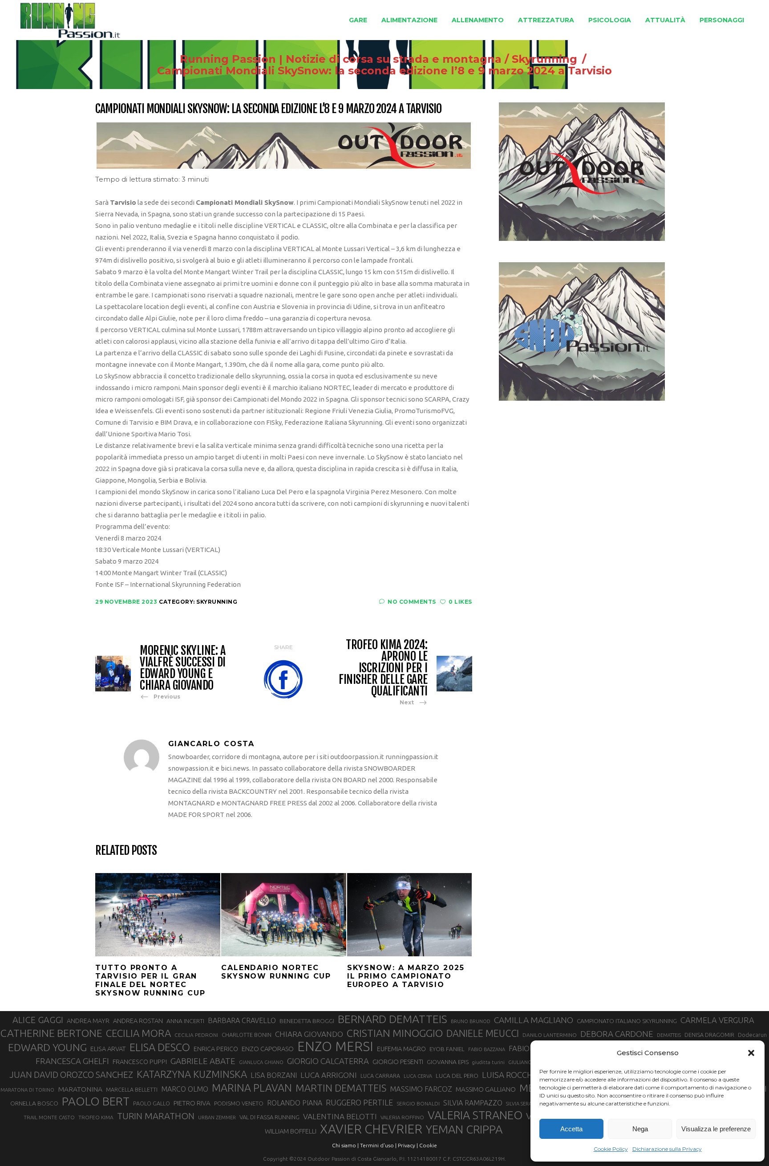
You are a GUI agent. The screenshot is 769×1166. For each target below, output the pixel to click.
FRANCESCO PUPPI (140, 1061)
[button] (751, 1052)
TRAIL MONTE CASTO (49, 1117)
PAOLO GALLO (151, 1103)
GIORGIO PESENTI (397, 1061)
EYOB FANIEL (447, 1049)
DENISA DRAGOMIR (709, 1035)
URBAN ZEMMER (217, 1117)
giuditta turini (488, 1062)
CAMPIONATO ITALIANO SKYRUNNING (627, 1020)
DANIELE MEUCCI (482, 1033)
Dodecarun (752, 1035)
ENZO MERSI (335, 1046)
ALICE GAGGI (37, 1020)
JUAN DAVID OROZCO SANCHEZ (71, 1075)
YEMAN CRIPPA (464, 1129)
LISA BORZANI (274, 1075)
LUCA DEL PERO (457, 1075)
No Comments (412, 601)
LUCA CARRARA (380, 1076)
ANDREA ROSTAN (138, 1020)
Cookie (428, 1145)
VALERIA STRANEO (475, 1115)
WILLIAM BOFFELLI (290, 1131)
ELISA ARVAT (108, 1048)
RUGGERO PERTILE (359, 1102)
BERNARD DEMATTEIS (392, 1019)
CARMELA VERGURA (717, 1020)
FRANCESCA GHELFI (72, 1061)
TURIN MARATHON (155, 1116)
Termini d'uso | (378, 1145)
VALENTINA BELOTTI (340, 1116)
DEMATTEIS (669, 1035)
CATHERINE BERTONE (51, 1033)
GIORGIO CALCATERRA (328, 1060)
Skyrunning (544, 59)
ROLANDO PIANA (294, 1103)
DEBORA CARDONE (616, 1034)
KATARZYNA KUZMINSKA (192, 1074)
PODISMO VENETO (238, 1103)
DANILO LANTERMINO (549, 1035)
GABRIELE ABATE (202, 1061)
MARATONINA (80, 1089)
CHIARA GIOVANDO (309, 1034)
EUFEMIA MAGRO (401, 1048)
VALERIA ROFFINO (402, 1117)
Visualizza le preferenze (716, 1129)
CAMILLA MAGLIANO (533, 1020)
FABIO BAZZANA (486, 1049)
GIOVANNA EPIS (448, 1061)
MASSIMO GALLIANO (486, 1089)
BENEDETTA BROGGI (306, 1020)
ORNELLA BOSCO (34, 1103)
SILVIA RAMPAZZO (472, 1103)
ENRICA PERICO (216, 1048)
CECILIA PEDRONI (196, 1035)
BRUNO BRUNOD (470, 1021)
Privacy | (408, 1145)
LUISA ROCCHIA (511, 1075)
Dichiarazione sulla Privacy (667, 1149)
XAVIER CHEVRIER (371, 1129)
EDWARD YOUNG (47, 1047)
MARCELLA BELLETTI (132, 1089)
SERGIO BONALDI (418, 1103)
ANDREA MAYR (88, 1020)
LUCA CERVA (418, 1076)
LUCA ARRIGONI (328, 1075)
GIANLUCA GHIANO (261, 1062)
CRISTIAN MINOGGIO (395, 1033)
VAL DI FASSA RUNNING (269, 1117)
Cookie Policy (611, 1149)
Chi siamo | (345, 1145)
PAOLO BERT (96, 1101)
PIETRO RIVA (192, 1103)
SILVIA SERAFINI (523, 1103)
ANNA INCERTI (185, 1020)
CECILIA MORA (138, 1033)
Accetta (571, 1129)
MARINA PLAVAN (252, 1087)
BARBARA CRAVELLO (242, 1020)
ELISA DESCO (160, 1047)
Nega (640, 1129)
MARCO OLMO (184, 1089)
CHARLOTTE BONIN (246, 1035)
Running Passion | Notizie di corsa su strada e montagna (341, 59)
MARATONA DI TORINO (27, 1090)
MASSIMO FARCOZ (421, 1089)
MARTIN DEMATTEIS (340, 1087)
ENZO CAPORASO (268, 1048)
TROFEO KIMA (95, 1117)
